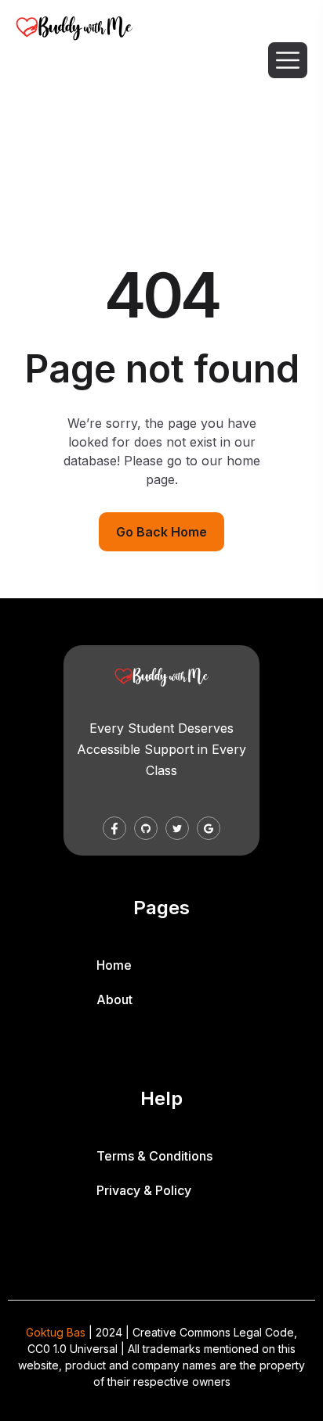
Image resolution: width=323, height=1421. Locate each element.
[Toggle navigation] (289, 60)
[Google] (208, 828)
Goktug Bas (55, 1332)
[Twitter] (177, 828)
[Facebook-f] (114, 828)
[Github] (146, 828)
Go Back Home (161, 532)
